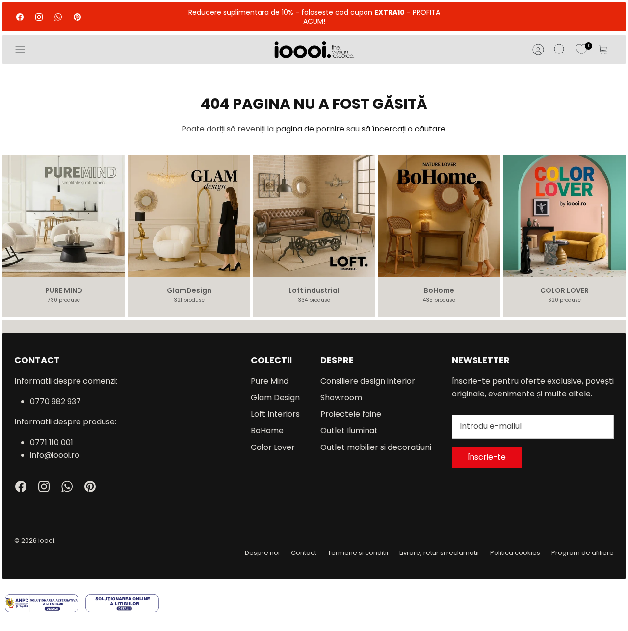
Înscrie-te (487, 457)
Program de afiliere (582, 552)
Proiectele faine (350, 414)
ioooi (46, 540)
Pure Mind (269, 381)
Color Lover (273, 447)
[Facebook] (19, 17)
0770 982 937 (55, 401)
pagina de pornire (310, 128)
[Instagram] (39, 17)
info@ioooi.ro (54, 455)
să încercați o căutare (403, 128)
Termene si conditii (358, 552)
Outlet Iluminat (349, 430)
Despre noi (262, 552)
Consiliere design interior (367, 381)
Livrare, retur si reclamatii (439, 552)
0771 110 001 (51, 442)
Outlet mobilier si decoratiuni (375, 447)
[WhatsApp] (58, 17)
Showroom (341, 397)
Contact (303, 552)
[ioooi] (314, 49)
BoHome (267, 430)
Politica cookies (515, 552)
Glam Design (275, 397)
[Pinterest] (77, 17)
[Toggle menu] (25, 49)
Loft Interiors (275, 414)
